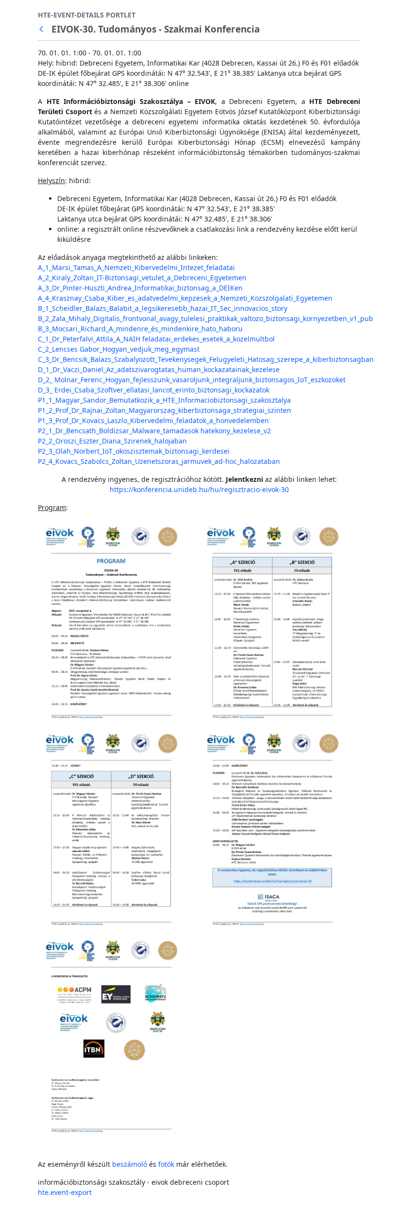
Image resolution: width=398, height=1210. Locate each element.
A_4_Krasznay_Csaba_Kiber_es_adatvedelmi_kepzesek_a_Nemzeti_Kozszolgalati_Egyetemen (185, 298)
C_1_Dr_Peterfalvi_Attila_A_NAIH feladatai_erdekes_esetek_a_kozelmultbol (156, 338)
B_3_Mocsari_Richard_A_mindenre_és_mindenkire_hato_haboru (140, 328)
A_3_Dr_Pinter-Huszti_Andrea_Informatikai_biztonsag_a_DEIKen (140, 287)
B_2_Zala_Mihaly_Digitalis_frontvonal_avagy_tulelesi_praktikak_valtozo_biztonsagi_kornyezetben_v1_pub (205, 318)
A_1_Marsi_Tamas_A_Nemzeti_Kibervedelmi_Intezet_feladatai (136, 267)
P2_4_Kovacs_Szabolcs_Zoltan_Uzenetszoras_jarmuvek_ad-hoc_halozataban (159, 461)
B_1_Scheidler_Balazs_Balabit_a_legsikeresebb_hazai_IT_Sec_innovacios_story (162, 308)
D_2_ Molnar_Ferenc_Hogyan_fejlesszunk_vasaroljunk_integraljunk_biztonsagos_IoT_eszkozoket (192, 379)
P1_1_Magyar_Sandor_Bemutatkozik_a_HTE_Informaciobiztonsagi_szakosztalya (164, 400)
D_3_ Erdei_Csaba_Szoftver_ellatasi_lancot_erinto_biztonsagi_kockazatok (153, 389)
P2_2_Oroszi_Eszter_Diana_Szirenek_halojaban (112, 440)
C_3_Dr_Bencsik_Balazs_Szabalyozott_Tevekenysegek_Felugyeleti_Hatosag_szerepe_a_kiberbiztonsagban (206, 359)
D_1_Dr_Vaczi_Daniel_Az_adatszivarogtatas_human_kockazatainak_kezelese (159, 369)
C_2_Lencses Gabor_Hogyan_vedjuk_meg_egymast (118, 349)
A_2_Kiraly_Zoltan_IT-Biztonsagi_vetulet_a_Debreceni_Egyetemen (142, 277)
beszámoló (129, 1164)
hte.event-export (65, 1192)
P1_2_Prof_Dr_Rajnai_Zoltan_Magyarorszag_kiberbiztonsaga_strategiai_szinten (164, 410)
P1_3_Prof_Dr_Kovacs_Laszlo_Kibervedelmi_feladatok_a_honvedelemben (153, 420)
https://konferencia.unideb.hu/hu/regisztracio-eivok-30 (199, 489)
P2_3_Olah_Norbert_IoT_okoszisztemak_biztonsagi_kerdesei (134, 451)
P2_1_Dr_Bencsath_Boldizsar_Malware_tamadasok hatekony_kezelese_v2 (154, 430)
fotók (166, 1164)
